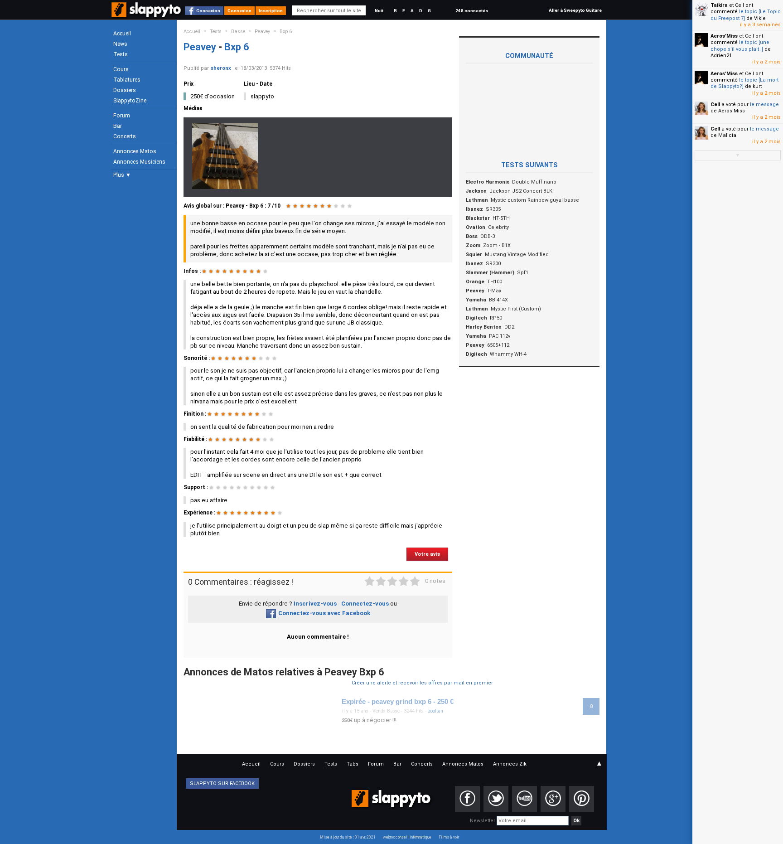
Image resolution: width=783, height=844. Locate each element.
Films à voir (449, 837)
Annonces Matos (134, 151)
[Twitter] (495, 799)
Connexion (208, 10)
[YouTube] (524, 799)
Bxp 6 (286, 31)
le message (764, 104)
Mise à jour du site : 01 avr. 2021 (348, 837)
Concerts (124, 136)
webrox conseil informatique (407, 837)
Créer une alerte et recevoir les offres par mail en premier (422, 683)
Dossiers (124, 90)
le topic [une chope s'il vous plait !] (739, 45)
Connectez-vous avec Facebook (324, 613)
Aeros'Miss (724, 36)
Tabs (352, 764)
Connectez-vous (365, 603)
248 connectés (471, 10)
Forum (121, 115)
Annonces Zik (510, 764)
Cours (121, 69)
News (120, 44)
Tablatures (126, 80)
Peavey (262, 31)
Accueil (122, 33)
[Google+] (553, 799)
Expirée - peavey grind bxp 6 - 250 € (398, 701)
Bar (117, 126)
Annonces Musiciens (139, 162)
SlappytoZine (129, 100)
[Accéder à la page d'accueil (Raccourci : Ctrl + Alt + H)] (147, 14)
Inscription (271, 10)
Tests (120, 54)
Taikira (719, 5)
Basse (238, 31)
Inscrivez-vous (315, 603)
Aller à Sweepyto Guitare (575, 10)
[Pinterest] (581, 799)
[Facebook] (467, 799)
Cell (715, 104)
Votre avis (427, 554)
